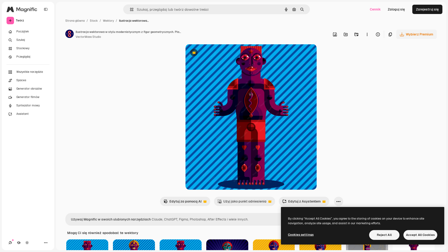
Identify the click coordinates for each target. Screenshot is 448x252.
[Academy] (18, 242)
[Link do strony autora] (69, 34)
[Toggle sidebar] (45, 9)
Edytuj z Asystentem (301, 202)
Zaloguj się (396, 9)
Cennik (375, 9)
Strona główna (75, 21)
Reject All (384, 235)
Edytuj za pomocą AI (183, 202)
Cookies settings (301, 235)
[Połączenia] (10, 242)
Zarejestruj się (427, 9)
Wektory (108, 21)
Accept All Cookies (420, 235)
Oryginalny (218, 53)
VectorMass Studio (88, 37)
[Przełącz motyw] (27, 242)
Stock (94, 21)
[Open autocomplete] (129, 9)
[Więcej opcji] (367, 34)
